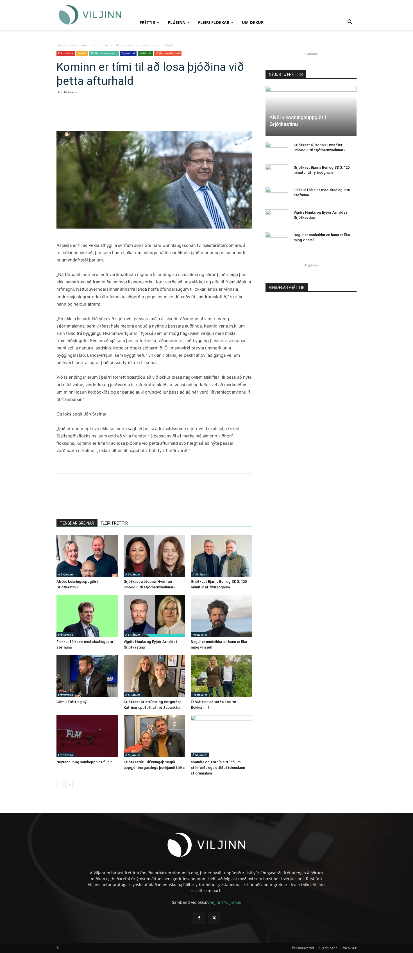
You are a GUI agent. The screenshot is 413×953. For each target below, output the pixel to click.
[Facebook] (94, 114)
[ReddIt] (133, 114)
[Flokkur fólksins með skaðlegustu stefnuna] (87, 616)
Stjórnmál (128, 53)
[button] (350, 22)
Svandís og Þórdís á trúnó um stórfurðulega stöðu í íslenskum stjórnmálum (218, 767)
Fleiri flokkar (213, 22)
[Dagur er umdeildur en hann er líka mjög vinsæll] (221, 616)
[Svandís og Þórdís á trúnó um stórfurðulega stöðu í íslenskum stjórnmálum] (221, 736)
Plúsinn (176, 22)
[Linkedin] (120, 114)
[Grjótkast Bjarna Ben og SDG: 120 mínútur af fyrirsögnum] (221, 556)
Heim (60, 45)
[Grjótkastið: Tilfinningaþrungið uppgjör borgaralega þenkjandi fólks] (154, 736)
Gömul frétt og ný (71, 702)
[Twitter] (107, 114)
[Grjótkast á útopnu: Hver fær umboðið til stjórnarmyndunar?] (154, 556)
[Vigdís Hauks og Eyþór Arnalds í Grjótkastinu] (154, 616)
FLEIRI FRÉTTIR (114, 523)
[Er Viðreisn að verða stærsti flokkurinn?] (221, 676)
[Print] (158, 114)
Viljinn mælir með (168, 53)
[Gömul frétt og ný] (87, 676)
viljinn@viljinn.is (225, 902)
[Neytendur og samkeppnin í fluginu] (87, 736)
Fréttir (147, 22)
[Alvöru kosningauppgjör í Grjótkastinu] (87, 556)
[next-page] (68, 784)
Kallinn (69, 92)
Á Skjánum (65, 574)
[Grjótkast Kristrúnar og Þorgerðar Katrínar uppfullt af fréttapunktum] (154, 676)
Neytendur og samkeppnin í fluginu (85, 762)
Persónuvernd (303, 947)
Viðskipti (145, 53)
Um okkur (253, 22)
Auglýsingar (327, 947)
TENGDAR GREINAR (77, 523)
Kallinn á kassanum (104, 53)
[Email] (145, 114)
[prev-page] (59, 784)
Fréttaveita (78, 45)
